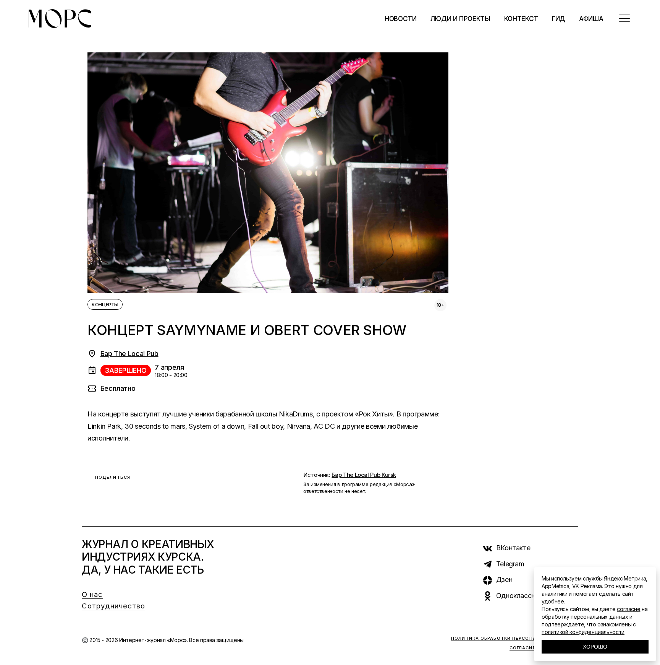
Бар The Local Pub (129, 354)
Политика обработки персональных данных (514, 638)
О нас (92, 594)
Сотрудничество (113, 606)
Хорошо (595, 647)
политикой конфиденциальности (583, 632)
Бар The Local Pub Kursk (364, 474)
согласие (628, 609)
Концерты (105, 304)
